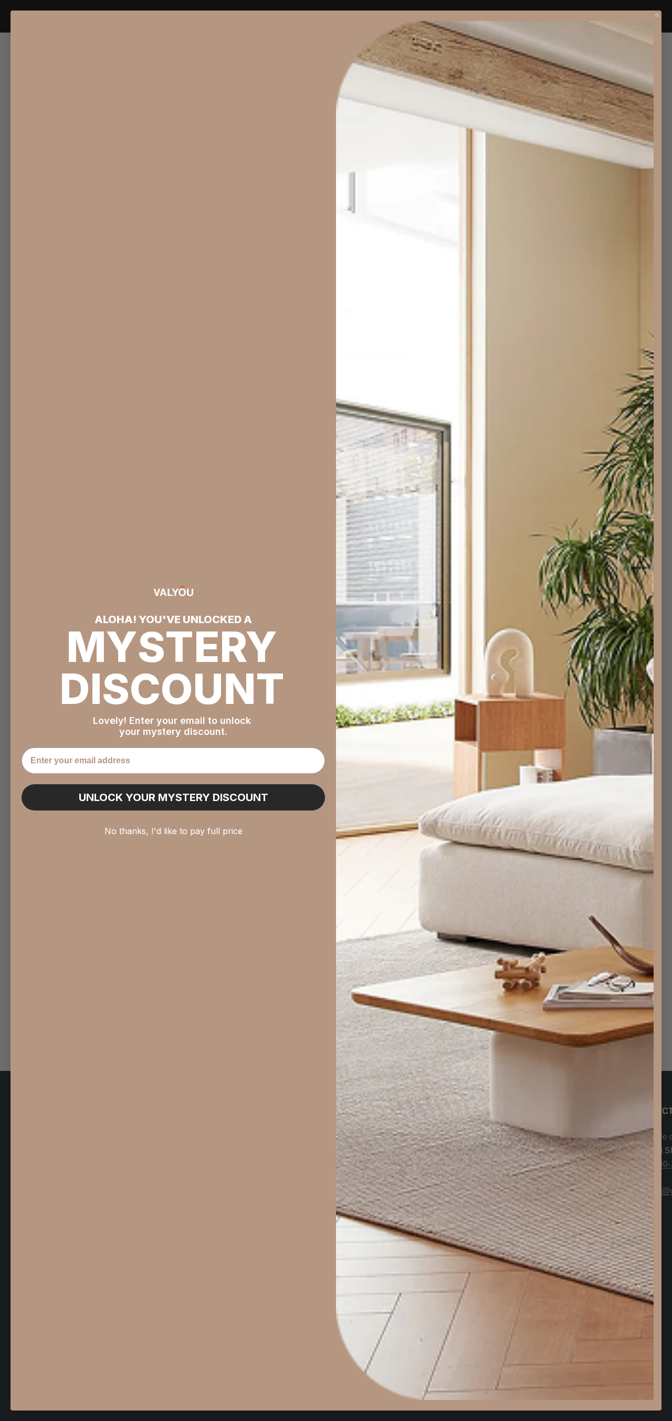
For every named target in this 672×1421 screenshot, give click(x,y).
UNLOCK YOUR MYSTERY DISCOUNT (173, 797)
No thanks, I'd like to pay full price (173, 831)
